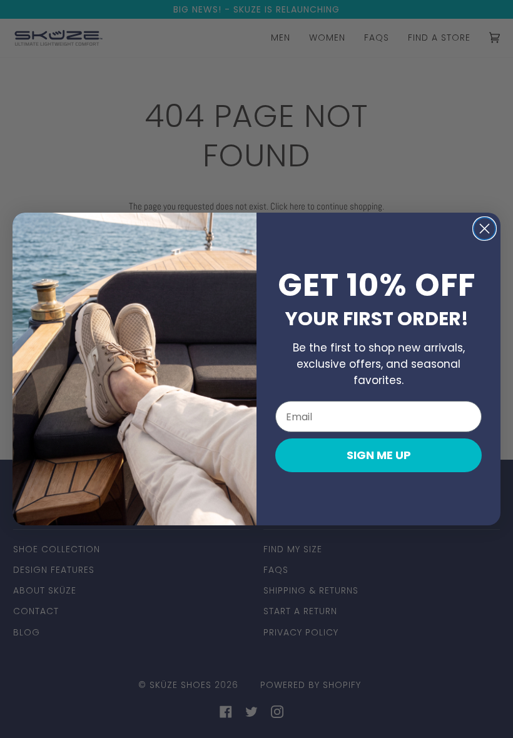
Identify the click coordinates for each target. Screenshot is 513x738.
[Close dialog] (484, 229)
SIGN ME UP (379, 455)
